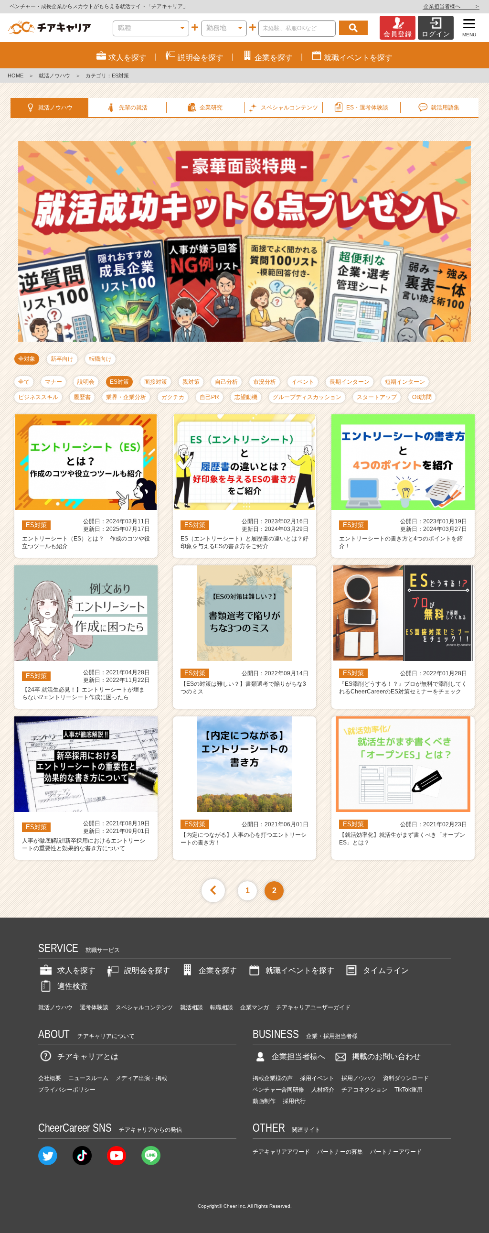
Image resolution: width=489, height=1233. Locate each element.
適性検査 (72, 986)
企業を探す (218, 970)
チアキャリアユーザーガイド (313, 1007)
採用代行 (294, 1101)
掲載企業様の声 (273, 1078)
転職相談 (221, 1007)
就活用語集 (445, 107)
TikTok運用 (408, 1089)
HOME (15, 75)
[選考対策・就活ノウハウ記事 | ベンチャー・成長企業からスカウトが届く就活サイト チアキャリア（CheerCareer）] (49, 27)
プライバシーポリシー (67, 1089)
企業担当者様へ (451, 6)
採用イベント (317, 1078)
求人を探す (76, 970)
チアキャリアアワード (281, 1151)
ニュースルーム (88, 1078)
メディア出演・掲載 (141, 1078)
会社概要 (49, 1078)
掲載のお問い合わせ (386, 1056)
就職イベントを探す (300, 970)
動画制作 (264, 1101)
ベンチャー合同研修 (278, 1089)
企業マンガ (254, 1007)
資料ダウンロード (406, 1078)
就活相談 (191, 1007)
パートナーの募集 (340, 1151)
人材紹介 (322, 1089)
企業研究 (211, 107)
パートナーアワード (396, 1151)
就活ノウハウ (54, 75)
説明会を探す (147, 970)
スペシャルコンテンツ (144, 1007)
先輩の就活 (133, 107)
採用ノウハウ (358, 1078)
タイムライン (386, 970)
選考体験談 (94, 1007)
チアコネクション (364, 1089)
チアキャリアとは (87, 1056)
